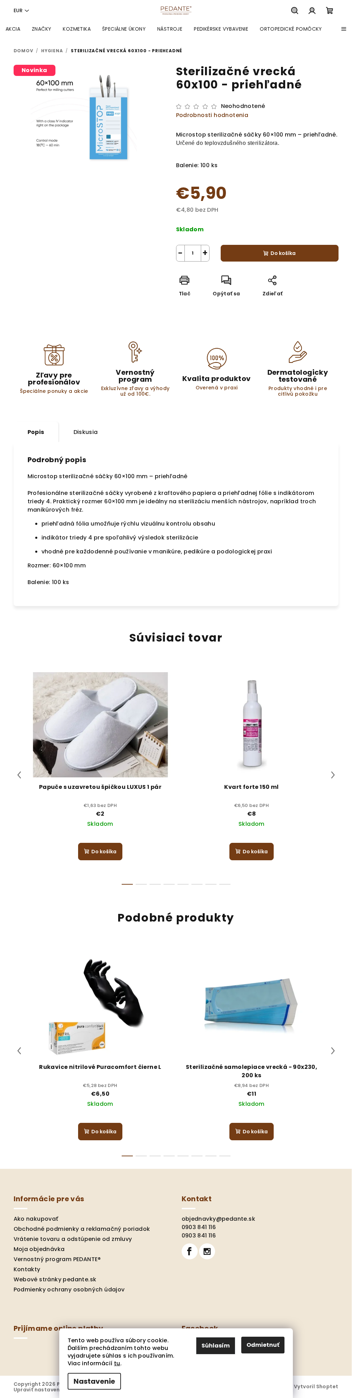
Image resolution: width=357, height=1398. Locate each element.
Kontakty (27, 1269)
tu (117, 1363)
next (333, 774)
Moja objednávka (39, 1249)
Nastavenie (94, 1381)
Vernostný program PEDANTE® (57, 1259)
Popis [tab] (36, 432)
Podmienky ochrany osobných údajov (69, 1290)
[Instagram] (207, 1251)
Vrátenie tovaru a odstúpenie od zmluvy (73, 1239)
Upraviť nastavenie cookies (50, 1389)
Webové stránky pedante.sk (55, 1279)
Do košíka (283, 253)
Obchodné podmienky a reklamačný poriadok (82, 1229)
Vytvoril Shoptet (316, 1386)
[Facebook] (190, 1251)
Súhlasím (216, 1346)
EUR (18, 10)
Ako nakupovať (36, 1219)
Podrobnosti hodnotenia (212, 115)
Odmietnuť (262, 1345)
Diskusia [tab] (86, 432)
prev (19, 774)
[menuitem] (13, 29)
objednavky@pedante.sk (218, 1219)
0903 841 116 (199, 1227)
